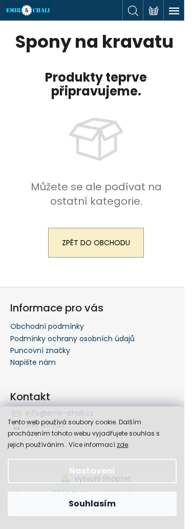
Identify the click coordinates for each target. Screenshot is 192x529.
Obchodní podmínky (47, 326)
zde (122, 444)
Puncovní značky (40, 350)
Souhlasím (92, 504)
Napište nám (33, 362)
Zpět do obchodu (96, 243)
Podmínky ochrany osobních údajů (72, 339)
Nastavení (92, 471)
